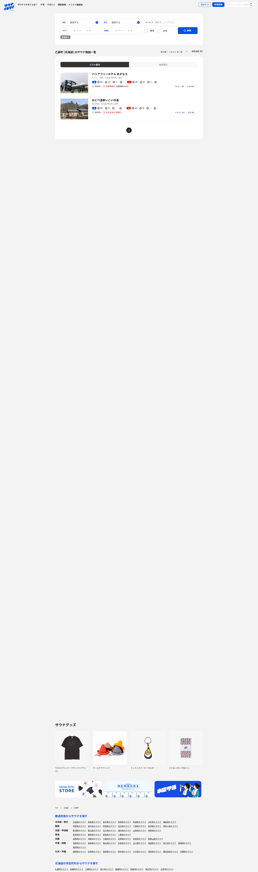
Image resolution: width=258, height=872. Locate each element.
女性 (165, 30)
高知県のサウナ (79, 847)
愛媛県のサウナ (184, 843)
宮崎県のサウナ (154, 851)
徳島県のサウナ (154, 843)
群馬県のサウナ (109, 826)
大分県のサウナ (139, 851)
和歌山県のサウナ (155, 838)
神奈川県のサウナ (170, 826)
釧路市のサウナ (137, 869)
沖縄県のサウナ (186, 851)
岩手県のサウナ (109, 822)
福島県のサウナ (169, 822)
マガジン (51, 4)
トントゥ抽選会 (76, 4)
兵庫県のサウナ (124, 838)
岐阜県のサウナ (79, 834)
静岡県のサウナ (94, 834)
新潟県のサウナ (79, 830)
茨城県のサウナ (79, 826)
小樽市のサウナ (91, 869)
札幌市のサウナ (61, 869)
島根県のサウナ (94, 843)
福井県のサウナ (124, 830)
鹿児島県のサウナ (170, 851)
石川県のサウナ (109, 830)
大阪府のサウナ (109, 838)
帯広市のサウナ (152, 869)
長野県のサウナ (154, 830)
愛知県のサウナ (109, 834)
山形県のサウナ (154, 822)
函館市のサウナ (76, 869)
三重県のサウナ (124, 834)
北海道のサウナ (79, 822)
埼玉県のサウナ (124, 826)
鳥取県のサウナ (79, 843)
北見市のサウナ (167, 869)
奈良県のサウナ (139, 838)
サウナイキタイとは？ (27, 4)
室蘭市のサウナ (121, 869)
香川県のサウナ (169, 843)
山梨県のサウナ (139, 830)
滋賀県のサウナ (79, 838)
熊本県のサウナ (124, 851)
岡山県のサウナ (109, 843)
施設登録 (62, 4)
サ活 (42, 4)
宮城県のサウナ (124, 822)
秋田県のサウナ (139, 822)
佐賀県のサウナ (94, 851)
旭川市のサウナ (106, 869)
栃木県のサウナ (94, 826)
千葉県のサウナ (139, 826)
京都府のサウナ (94, 838)
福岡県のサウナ (79, 851)
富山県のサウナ (94, 830)
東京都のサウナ (154, 826)
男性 (152, 30)
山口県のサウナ (139, 843)
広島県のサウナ (124, 843)
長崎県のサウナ (109, 851)
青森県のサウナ (94, 822)
